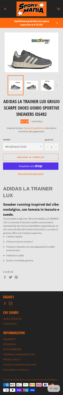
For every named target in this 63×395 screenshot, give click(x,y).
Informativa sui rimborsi (16, 369)
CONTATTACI (10, 323)
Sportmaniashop (18, 379)
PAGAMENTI (9, 339)
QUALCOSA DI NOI (12, 318)
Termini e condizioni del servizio (20, 364)
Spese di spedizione (34, 128)
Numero (6, 140)
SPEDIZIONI (9, 344)
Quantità (49, 140)
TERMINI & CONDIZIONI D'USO (19, 354)
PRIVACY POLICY (11, 359)
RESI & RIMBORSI (12, 349)
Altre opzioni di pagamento (31, 173)
